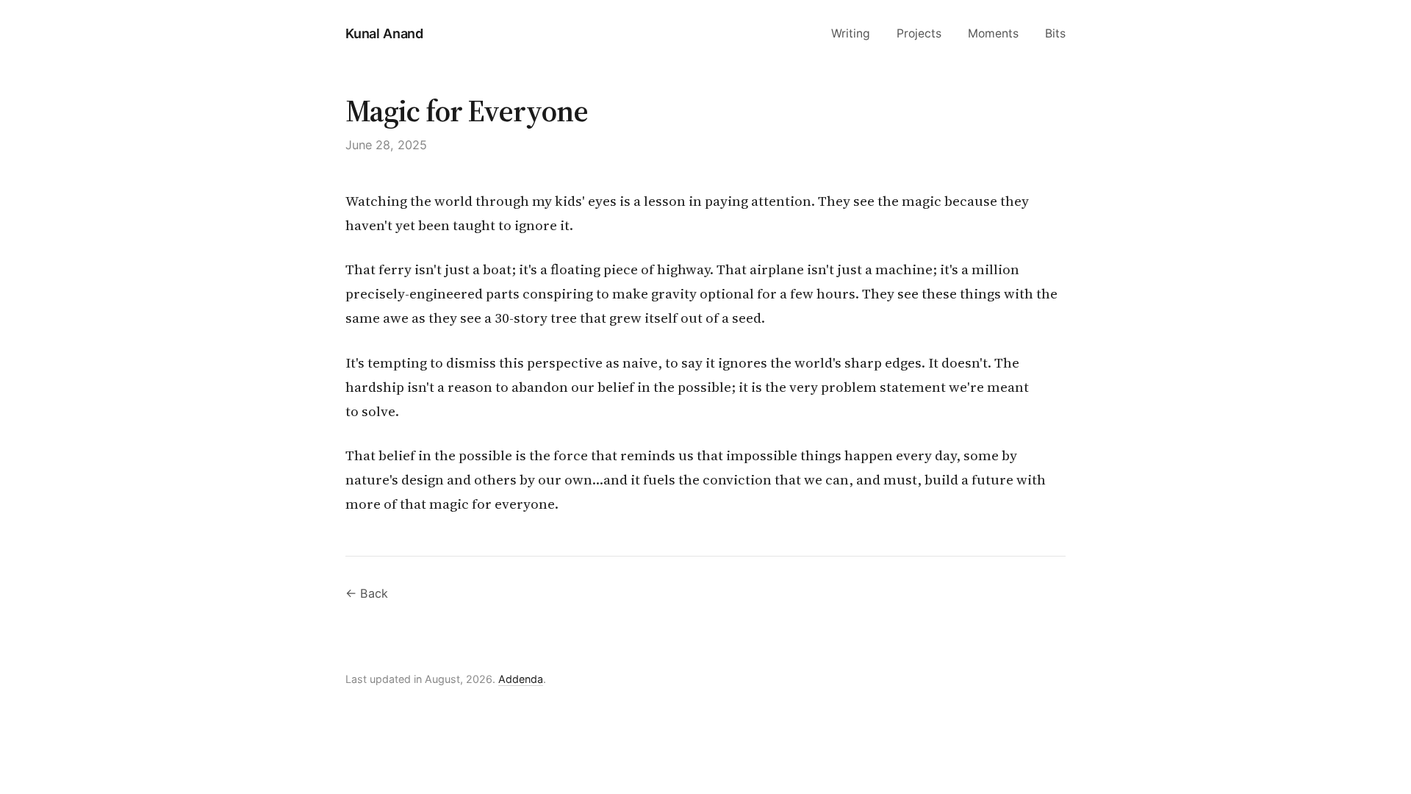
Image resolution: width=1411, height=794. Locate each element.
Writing (850, 33)
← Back (366, 593)
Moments (993, 33)
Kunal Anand (384, 33)
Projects (919, 33)
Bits (1055, 33)
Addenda (520, 679)
